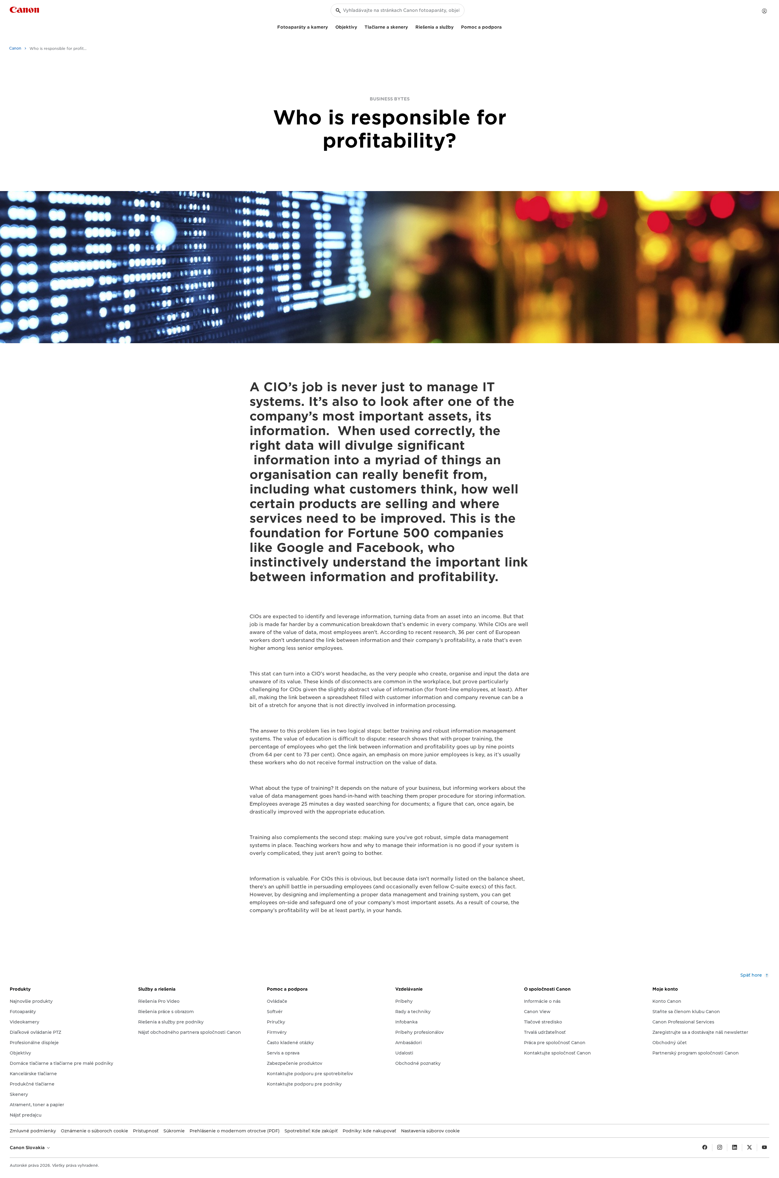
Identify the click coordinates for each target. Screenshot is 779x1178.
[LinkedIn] (735, 1148)
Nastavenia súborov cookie (430, 1131)
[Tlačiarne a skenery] (410, 26)
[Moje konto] (764, 11)
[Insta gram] (720, 1148)
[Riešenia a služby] (456, 26)
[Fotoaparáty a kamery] (330, 26)
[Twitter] (749, 1148)
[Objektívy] (359, 26)
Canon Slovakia (28, 1147)
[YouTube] (764, 1148)
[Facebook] (705, 1148)
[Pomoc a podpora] (504, 26)
